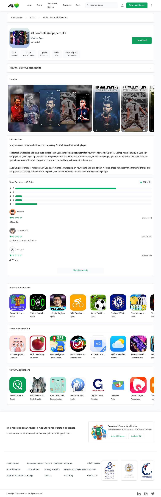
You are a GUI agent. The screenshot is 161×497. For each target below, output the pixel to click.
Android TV (136, 436)
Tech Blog (68, 475)
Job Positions (33, 469)
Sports (33, 17)
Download (142, 40)
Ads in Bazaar (93, 463)
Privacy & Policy (52, 469)
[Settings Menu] (151, 5)
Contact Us (92, 475)
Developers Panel (35, 463)
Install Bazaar (13, 463)
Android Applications (16, 475)
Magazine (68, 463)
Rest (78, 5)
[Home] (13, 5)
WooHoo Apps (37, 38)
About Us (91, 469)
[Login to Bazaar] (122, 5)
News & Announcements (75, 469)
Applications (17, 17)
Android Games (14, 469)
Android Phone (117, 436)
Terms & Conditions (53, 463)
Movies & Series (52, 5)
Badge (30, 475)
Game (39, 5)
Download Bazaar (137, 5)
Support (67, 5)
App (29, 5)
